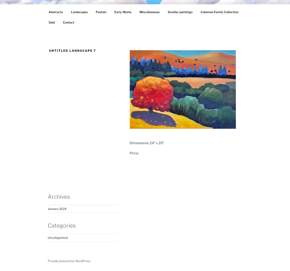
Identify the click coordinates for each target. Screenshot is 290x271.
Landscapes (79, 12)
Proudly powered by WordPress (69, 261)
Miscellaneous (149, 12)
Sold (52, 22)
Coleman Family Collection (219, 12)
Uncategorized (58, 237)
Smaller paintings (180, 12)
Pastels (101, 12)
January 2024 (57, 209)
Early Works (122, 12)
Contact (68, 22)
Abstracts (56, 12)
